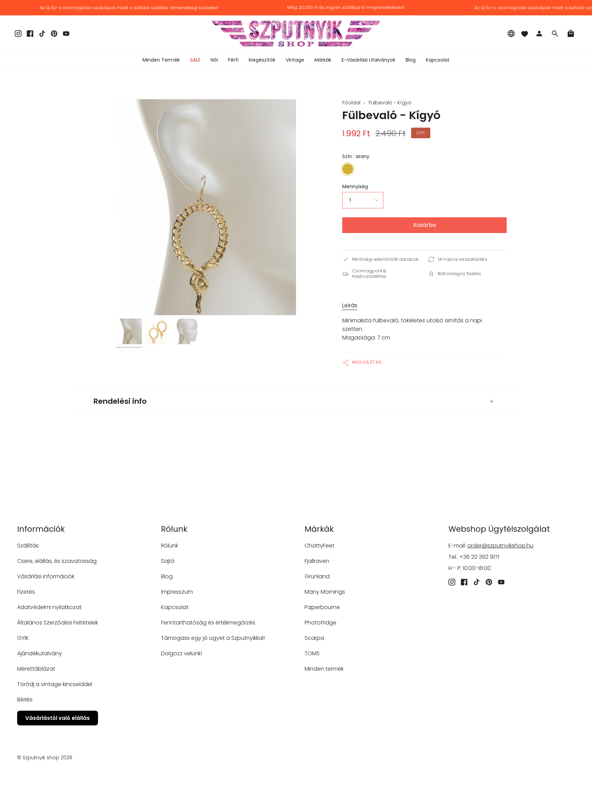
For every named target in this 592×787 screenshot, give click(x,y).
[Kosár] (571, 33)
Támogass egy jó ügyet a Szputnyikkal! (213, 638)
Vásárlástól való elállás (57, 718)
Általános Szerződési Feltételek (57, 623)
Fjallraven (317, 561)
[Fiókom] (539, 33)
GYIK (23, 638)
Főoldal (351, 102)
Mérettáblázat (36, 669)
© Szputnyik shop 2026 (44, 757)
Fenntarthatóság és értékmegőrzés (208, 623)
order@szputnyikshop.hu (500, 546)
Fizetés (26, 592)
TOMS (312, 653)
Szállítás (28, 546)
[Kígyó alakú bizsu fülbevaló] (129, 331)
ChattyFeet (319, 546)
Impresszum (177, 592)
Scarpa (314, 638)
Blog (167, 576)
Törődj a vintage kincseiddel (54, 684)
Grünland (317, 576)
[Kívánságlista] (524, 33)
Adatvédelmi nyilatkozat (49, 607)
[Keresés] (555, 33)
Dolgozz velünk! (181, 653)
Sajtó (168, 561)
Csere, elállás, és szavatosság (57, 561)
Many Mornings (325, 592)
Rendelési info (120, 401)
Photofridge (320, 623)
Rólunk (169, 546)
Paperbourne (322, 607)
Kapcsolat (174, 607)
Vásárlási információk (45, 576)
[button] (214, 60)
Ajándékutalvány (39, 653)
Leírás (349, 305)
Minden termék (324, 669)
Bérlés (25, 700)
